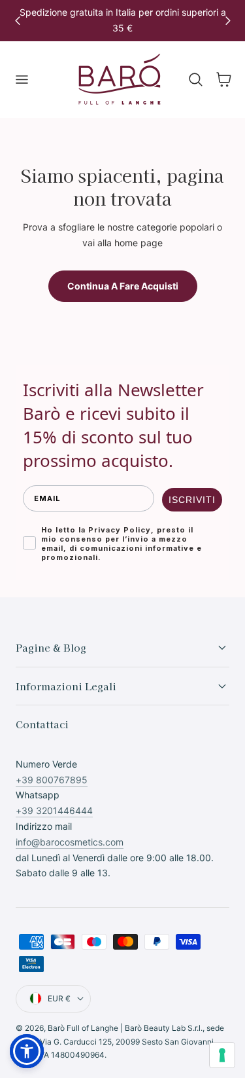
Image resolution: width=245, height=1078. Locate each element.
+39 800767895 (52, 779)
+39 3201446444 (54, 810)
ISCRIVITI (192, 499)
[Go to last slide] (17, 20)
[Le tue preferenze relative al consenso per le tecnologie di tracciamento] (222, 1055)
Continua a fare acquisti (122, 285)
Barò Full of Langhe (83, 1028)
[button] (21, 79)
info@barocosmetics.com (69, 841)
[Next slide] (227, 20)
